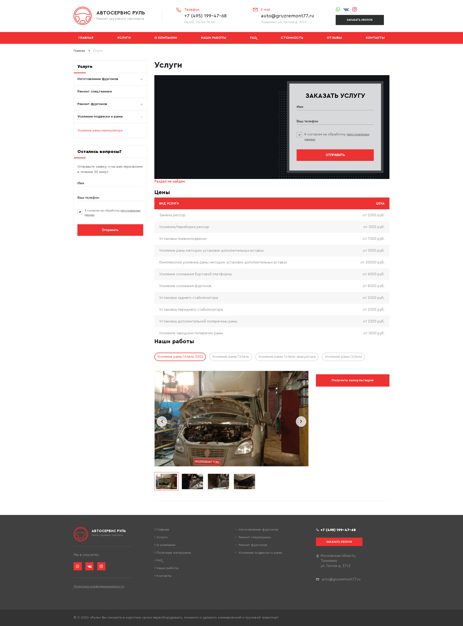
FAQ (253, 38)
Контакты (375, 38)
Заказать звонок (360, 20)
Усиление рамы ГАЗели (343, 356)
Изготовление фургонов (97, 79)
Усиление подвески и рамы (100, 116)
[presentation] (162, 421)
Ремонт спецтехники (94, 91)
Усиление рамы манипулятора (100, 130)
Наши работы (213, 38)
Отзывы (334, 38)
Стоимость (292, 38)
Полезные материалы (173, 552)
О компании (165, 38)
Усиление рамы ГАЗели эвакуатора (287, 356)
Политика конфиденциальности (99, 586)
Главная (85, 38)
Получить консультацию (353, 380)
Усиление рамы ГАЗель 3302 (180, 356)
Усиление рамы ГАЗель (230, 356)
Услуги (124, 38)
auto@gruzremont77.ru (287, 15)
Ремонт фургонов (92, 104)
